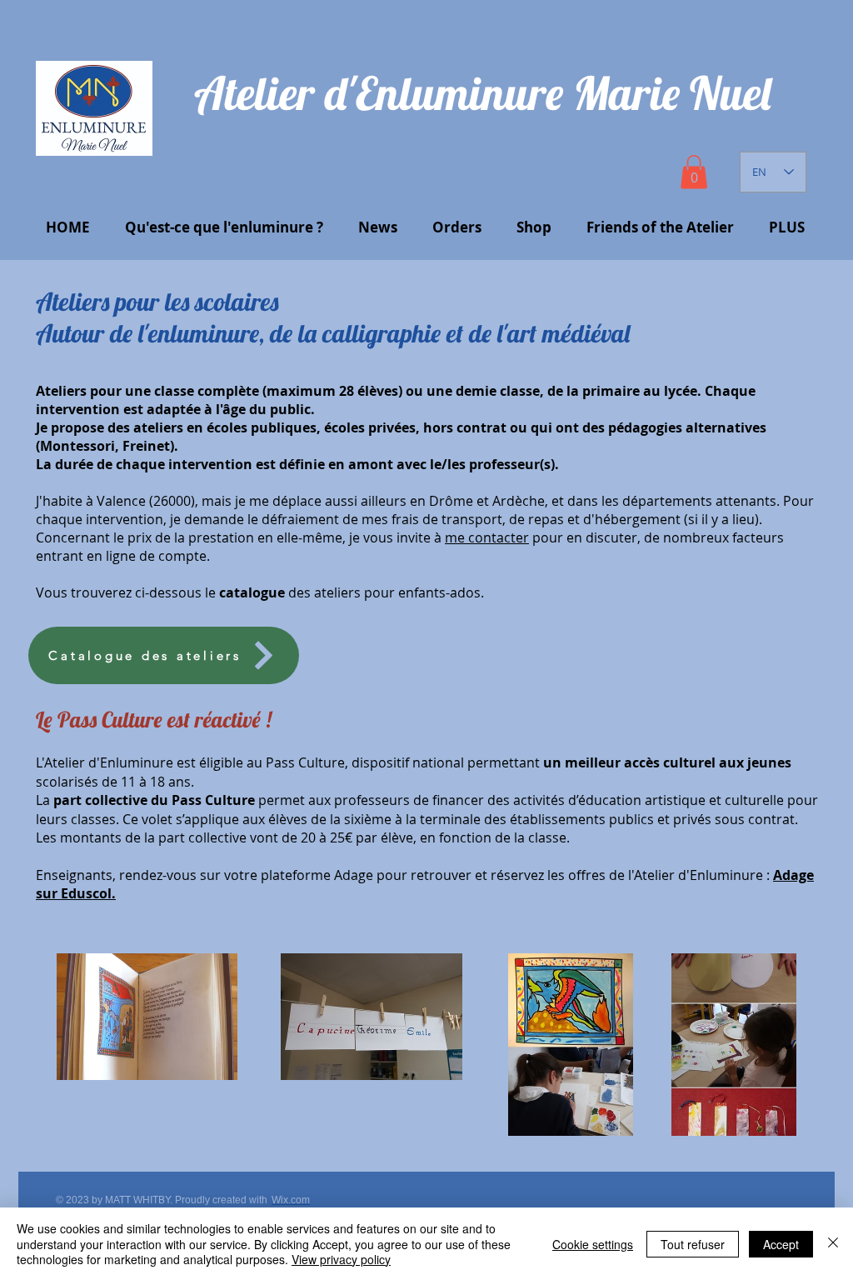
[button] (694, 172)
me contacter (487, 537)
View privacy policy (341, 1259)
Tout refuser (693, 1244)
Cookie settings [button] (592, 1244)
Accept (781, 1244)
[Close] (833, 1244)
